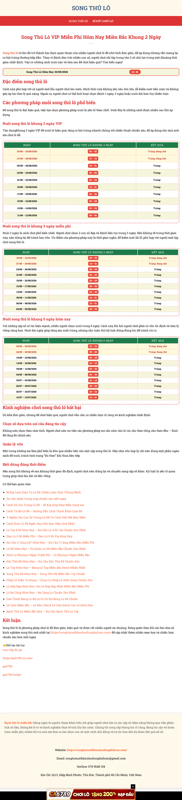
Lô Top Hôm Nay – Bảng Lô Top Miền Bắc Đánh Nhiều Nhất (45, 567)
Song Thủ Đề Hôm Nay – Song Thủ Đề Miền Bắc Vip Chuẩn (45, 574)
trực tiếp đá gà (12, 650)
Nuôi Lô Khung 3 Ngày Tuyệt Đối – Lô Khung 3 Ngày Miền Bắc (48, 555)
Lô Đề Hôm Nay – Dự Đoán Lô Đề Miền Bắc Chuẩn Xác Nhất (46, 548)
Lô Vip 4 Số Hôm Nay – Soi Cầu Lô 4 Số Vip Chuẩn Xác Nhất (46, 530)
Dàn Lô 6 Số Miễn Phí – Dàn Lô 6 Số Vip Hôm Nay (39, 536)
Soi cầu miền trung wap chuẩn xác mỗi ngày (36, 498)
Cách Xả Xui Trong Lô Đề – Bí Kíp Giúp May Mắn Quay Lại (45, 505)
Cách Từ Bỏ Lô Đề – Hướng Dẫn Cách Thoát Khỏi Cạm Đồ (44, 511)
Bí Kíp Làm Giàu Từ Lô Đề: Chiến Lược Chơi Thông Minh (43, 492)
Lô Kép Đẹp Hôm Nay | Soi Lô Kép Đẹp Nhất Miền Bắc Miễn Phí (47, 586)
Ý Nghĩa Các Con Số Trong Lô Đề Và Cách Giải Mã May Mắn (46, 517)
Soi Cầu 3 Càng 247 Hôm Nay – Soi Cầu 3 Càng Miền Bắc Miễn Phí (50, 542)
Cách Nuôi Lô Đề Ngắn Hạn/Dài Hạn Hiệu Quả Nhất (40, 523)
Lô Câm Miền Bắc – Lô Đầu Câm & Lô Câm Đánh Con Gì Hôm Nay (49, 605)
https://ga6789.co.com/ (18, 658)
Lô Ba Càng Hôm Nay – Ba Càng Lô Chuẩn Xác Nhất (41, 592)
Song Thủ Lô (91, 8)
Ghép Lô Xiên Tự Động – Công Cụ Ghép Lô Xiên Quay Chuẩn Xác (49, 580)
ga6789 (7, 666)
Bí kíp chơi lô (103, 21)
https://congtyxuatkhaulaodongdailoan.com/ (81, 632)
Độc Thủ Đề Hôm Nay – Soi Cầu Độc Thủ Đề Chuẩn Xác (43, 561)
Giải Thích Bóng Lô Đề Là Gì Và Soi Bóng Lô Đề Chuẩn (42, 599)
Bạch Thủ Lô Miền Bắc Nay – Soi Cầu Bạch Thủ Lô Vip (42, 611)
